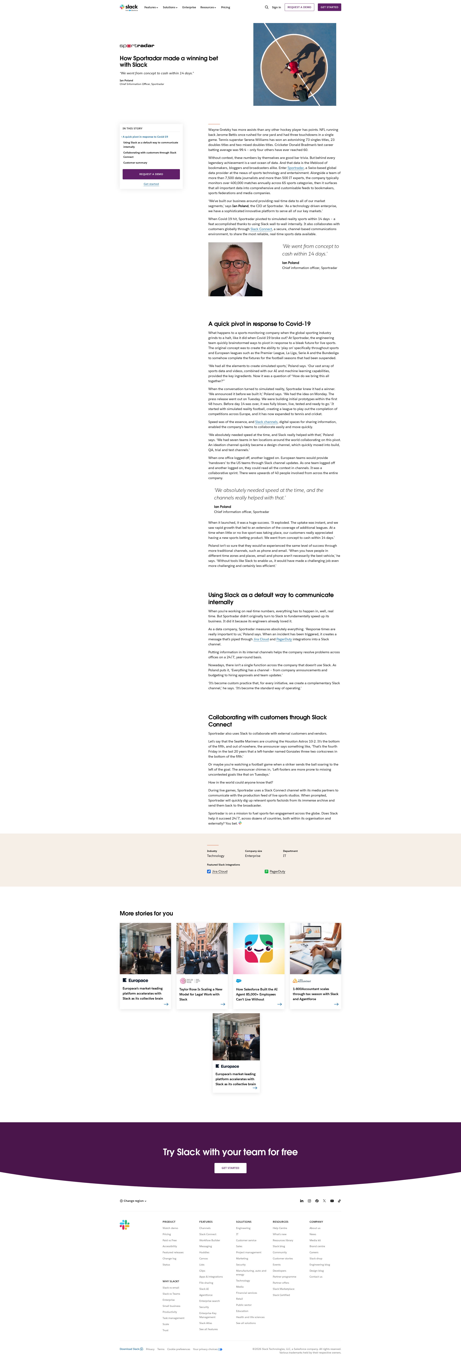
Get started (329, 7)
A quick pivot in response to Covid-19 (145, 136)
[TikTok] (339, 1201)
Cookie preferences (178, 1349)
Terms (160, 1349)
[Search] (266, 7)
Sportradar (296, 168)
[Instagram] (309, 1201)
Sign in (276, 7)
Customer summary (135, 162)
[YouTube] (332, 1201)
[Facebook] (317, 1201)
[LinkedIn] (301, 1201)
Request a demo (299, 7)
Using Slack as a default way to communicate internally (150, 144)
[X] (324, 1201)
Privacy (150, 1349)
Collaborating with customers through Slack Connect (149, 155)
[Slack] (129, 7)
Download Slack (129, 1349)
